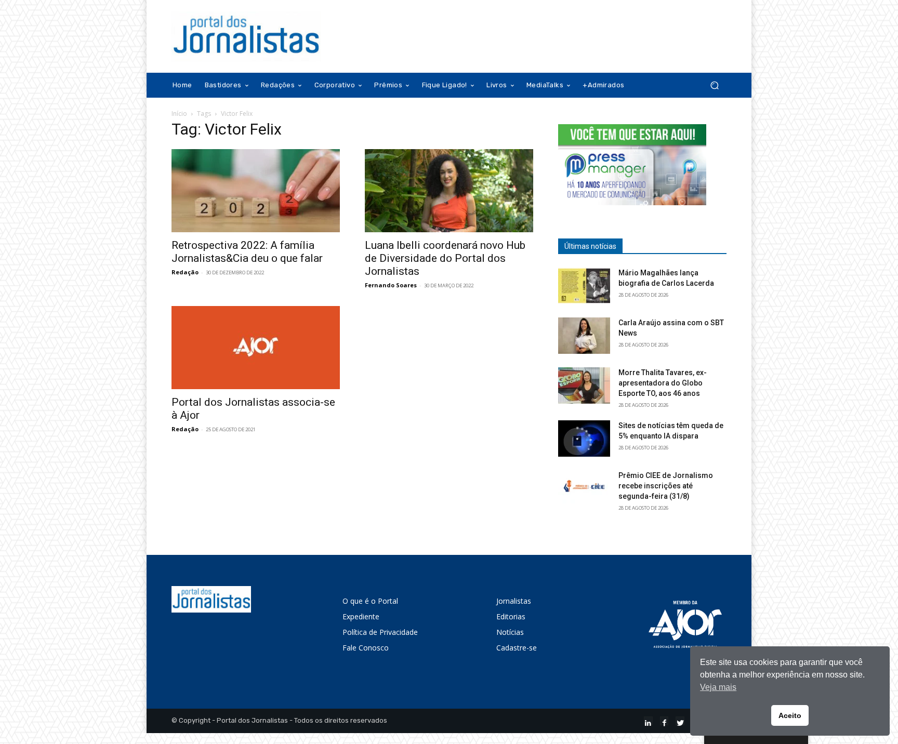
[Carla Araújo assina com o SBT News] (584, 335)
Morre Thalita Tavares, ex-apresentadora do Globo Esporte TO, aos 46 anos (662, 382)
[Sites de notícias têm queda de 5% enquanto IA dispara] (584, 438)
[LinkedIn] (648, 720)
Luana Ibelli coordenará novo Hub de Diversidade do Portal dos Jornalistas (445, 258)
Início (179, 113)
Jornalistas (513, 601)
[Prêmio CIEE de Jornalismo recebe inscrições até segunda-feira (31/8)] (584, 488)
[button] (714, 85)
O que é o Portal (370, 601)
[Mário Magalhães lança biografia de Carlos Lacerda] (584, 286)
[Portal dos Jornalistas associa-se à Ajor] (255, 347)
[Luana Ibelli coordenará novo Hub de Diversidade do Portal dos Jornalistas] (449, 190)
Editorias (510, 616)
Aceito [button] (789, 715)
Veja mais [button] (718, 687)
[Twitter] (680, 720)
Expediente (360, 616)
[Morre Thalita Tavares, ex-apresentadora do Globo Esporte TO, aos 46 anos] (584, 385)
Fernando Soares (391, 285)
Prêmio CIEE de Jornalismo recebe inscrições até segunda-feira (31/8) (665, 485)
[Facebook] (664, 720)
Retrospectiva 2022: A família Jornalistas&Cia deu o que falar (247, 251)
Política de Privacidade (380, 632)
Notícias (510, 632)
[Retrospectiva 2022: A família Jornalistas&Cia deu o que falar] (255, 190)
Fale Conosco (365, 648)
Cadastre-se (516, 648)
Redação (185, 272)
